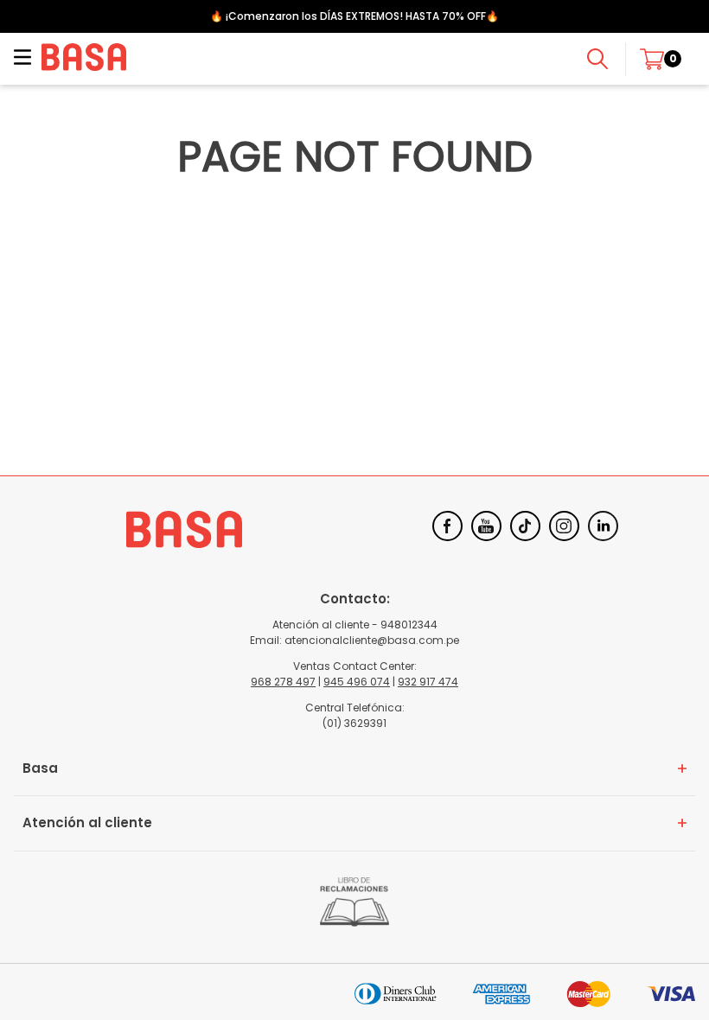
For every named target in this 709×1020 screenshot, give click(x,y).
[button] (22, 58)
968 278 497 (283, 681)
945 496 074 (356, 681)
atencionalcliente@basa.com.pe (371, 640)
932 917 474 (428, 681)
